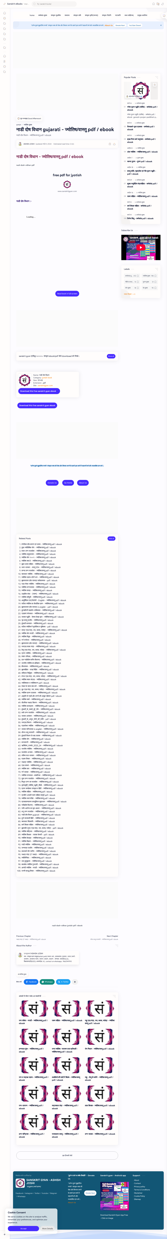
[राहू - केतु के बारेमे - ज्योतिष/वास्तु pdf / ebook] (100, 1065)
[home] (32, 15)
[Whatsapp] (21, 1196)
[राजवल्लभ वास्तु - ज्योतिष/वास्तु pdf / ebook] (67, 1122)
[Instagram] (29, 1193)
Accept (23, 1228)
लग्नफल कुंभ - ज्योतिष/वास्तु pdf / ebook (31, 1050)
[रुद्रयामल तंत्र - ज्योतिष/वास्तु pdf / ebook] (67, 1094)
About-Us (109, 25)
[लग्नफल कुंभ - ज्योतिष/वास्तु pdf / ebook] (34, 1037)
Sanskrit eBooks (14, 4)
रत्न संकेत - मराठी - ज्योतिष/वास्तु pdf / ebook (33, 1022)
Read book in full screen (67, 293)
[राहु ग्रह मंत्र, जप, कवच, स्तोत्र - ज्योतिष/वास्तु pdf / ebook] (100, 1008)
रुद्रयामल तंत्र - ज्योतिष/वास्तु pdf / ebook (65, 1107)
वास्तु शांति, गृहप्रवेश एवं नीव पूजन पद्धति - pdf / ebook (141, 172)
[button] (162, 4)
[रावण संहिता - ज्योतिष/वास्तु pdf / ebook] (67, 1008)
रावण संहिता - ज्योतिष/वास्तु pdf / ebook (67, 1020)
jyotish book (47, 377)
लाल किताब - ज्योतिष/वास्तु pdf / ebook (100, 1105)
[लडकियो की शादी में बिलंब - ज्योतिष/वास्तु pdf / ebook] (67, 1065)
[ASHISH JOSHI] (28, 144)
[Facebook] (19, 1193)
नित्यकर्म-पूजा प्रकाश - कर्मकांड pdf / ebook (141, 128)
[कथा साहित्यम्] (129, 15)
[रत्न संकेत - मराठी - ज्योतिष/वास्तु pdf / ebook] (34, 1008)
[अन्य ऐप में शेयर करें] (75, 982)
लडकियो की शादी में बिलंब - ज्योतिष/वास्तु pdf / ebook (66, 1078)
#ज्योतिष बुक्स (22, 974)
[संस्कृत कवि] (77, 15)
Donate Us (52, 483)
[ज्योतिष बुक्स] (141, 148)
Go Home (68, 483)
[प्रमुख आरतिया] (142, 15)
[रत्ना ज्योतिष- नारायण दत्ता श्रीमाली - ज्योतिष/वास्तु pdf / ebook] (67, 1037)
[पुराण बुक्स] (140, 158)
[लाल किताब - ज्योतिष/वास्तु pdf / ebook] (100, 1094)
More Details (47, 1228)
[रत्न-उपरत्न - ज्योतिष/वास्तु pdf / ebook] (34, 1094)
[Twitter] (37, 1193)
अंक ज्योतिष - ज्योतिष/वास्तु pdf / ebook (142, 152)
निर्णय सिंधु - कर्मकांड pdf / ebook (140, 218)
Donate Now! (120, 25)
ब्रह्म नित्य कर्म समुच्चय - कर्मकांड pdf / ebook (141, 140)
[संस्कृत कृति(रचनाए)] (91, 15)
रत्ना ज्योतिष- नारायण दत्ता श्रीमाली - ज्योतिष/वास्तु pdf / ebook (65, 1050)
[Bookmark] (154, 4)
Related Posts (25, 538)
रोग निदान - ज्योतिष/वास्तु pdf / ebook (99, 1049)
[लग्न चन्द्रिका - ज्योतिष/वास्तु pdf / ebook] (34, 1122)
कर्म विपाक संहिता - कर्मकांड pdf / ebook (139, 207)
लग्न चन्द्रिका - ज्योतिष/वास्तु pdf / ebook (31, 1135)
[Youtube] (45, 1193)
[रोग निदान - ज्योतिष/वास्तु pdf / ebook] (100, 1037)
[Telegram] (53, 1193)
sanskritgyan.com (45, 385)
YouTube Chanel (135, 25)
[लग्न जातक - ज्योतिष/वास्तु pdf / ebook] (100, 1122)
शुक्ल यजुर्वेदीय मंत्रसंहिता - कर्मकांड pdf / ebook (142, 185)
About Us (83, 483)
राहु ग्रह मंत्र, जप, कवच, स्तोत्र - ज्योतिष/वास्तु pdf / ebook (100, 1022)
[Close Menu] (161, 25)
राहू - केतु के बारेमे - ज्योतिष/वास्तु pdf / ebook (99, 1078)
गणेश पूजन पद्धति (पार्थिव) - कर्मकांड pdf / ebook (142, 108)
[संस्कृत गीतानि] (106, 15)
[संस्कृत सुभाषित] (56, 15)
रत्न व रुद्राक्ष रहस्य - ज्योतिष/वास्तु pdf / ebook (34, 1078)
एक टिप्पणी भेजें (67, 1155)
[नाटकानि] (118, 15)
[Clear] (74, 4)
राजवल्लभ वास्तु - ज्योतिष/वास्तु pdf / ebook (65, 1135)
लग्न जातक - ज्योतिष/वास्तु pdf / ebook (100, 1134)
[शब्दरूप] (67, 15)
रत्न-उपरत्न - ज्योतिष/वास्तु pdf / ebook (31, 1107)
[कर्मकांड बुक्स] (42, 15)
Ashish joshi (71, 1225)
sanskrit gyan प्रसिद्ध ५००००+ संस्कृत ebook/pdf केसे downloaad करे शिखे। (49, 356)
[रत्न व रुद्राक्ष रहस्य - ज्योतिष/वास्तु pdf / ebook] (34, 1065)
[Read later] (110, 144)
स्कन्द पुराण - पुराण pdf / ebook (139, 161)
